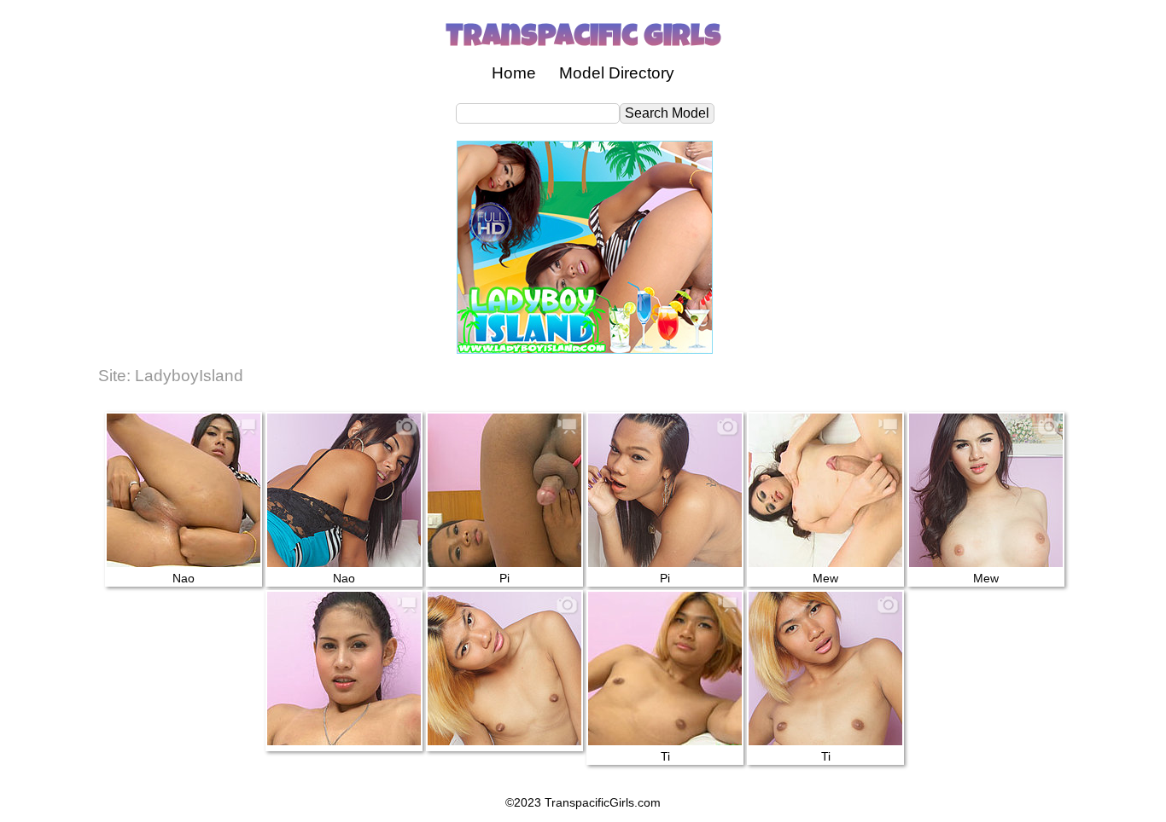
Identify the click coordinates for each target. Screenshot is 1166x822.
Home (514, 73)
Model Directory (616, 73)
